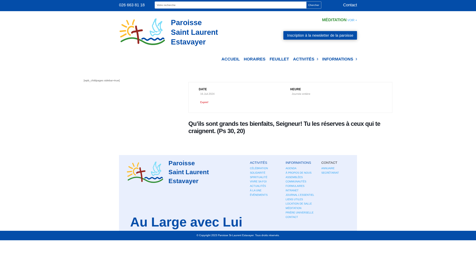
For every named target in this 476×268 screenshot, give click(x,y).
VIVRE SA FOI (258, 181)
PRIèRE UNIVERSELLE (299, 212)
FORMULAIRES (295, 185)
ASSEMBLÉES (294, 177)
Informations (337, 59)
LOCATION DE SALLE (299, 203)
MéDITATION (293, 208)
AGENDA (291, 168)
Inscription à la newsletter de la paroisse (320, 35)
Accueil (230, 59)
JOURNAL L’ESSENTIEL (300, 194)
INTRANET (292, 190)
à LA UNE (255, 190)
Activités (303, 59)
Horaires (255, 59)
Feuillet (279, 59)
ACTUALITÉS (258, 185)
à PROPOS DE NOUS (298, 172)
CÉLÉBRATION (259, 168)
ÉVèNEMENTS (259, 194)
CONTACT (292, 217)
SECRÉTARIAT (330, 172)
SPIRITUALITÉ (258, 177)
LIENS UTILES (294, 199)
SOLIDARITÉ (257, 172)
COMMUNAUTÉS (296, 181)
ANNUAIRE (328, 168)
